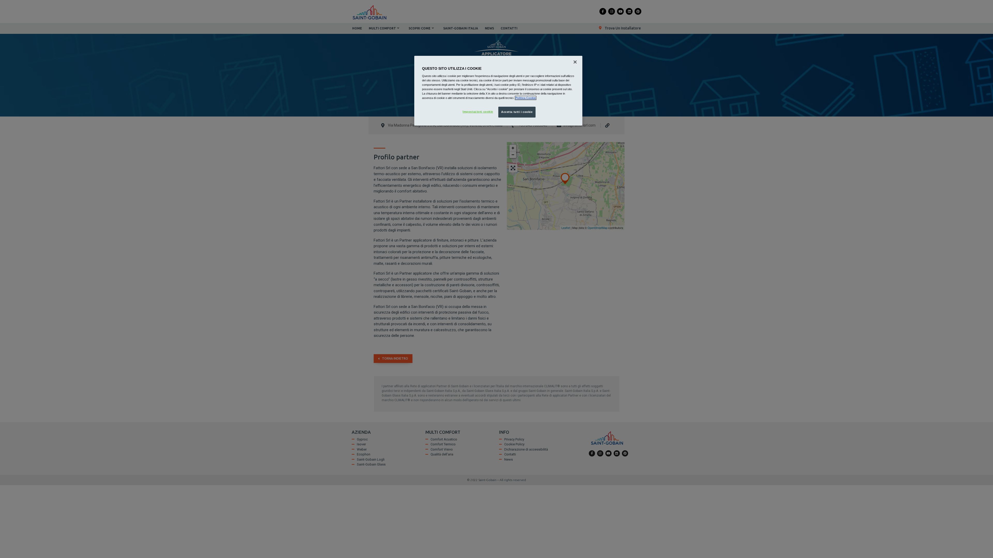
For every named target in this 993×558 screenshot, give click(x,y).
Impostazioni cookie (478, 111)
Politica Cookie (525, 97)
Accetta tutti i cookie (517, 111)
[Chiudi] (575, 62)
